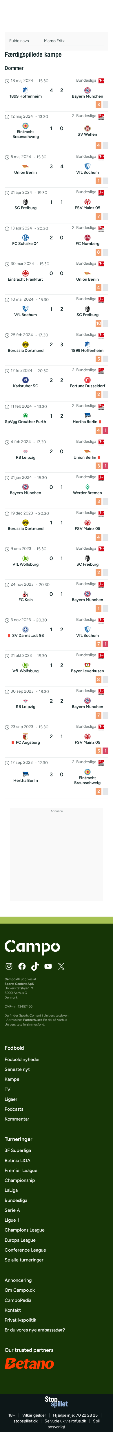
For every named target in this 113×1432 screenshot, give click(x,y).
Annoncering (18, 1280)
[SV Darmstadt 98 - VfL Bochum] (56, 633)
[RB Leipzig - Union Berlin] (56, 455)
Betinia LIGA (17, 1160)
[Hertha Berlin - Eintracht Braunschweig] (56, 778)
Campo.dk (12, 979)
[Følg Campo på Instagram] (9, 966)
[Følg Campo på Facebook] (22, 966)
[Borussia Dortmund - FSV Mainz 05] (56, 526)
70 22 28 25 (87, 1415)
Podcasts (14, 1109)
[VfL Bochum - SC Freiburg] (56, 312)
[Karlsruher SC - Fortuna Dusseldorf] (56, 383)
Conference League (25, 1250)
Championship (20, 1180)
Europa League (20, 1240)
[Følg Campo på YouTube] (48, 966)
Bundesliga (16, 1200)
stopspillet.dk (26, 1421)
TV (7, 1089)
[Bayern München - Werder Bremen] (56, 490)
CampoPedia (18, 1300)
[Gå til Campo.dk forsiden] (32, 954)
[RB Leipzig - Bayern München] (56, 704)
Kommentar (17, 1119)
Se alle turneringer (24, 1260)
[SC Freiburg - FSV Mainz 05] (56, 205)
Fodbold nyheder (22, 1059)
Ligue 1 (12, 1220)
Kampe (12, 1079)
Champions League (25, 1230)
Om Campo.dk (20, 1290)
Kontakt (13, 1310)
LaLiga (11, 1190)
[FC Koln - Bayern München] (56, 597)
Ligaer (11, 1099)
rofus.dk (78, 1421)
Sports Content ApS (19, 984)
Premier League (21, 1170)
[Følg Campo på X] (61, 966)
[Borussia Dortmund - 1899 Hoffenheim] (56, 348)
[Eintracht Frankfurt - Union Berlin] (56, 277)
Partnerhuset (32, 1020)
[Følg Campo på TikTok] (35, 966)
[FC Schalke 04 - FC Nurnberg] (56, 241)
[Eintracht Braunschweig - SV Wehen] (56, 132)
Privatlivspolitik (20, 1320)
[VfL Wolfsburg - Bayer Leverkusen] (56, 668)
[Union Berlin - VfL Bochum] (56, 170)
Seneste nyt (17, 1069)
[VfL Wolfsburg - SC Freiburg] (56, 562)
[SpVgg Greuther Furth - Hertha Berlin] (56, 419)
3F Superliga (18, 1150)
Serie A (12, 1210)
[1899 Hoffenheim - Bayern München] (56, 94)
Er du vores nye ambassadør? (35, 1330)
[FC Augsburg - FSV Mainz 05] (56, 740)
